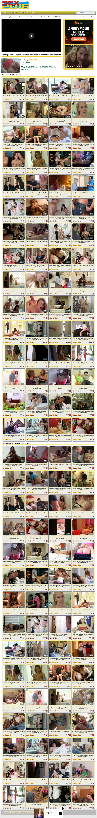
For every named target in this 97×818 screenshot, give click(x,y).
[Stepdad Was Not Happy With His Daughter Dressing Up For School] (13, 175)
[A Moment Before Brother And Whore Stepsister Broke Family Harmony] (60, 616)
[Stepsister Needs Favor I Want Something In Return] (60, 369)
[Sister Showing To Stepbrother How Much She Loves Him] (37, 369)
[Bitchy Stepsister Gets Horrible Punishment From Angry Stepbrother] (60, 568)
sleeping (26, 66)
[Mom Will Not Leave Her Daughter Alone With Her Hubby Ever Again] (83, 713)
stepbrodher (45, 67)
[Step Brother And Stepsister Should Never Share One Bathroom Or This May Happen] (13, 224)
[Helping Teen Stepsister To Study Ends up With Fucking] (60, 272)
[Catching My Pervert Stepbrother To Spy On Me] (13, 689)
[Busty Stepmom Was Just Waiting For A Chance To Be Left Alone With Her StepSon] (60, 786)
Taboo (28, 62)
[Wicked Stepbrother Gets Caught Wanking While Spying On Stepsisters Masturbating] (37, 446)
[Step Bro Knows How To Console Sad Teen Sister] (13, 418)
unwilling (28, 67)
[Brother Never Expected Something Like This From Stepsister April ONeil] (83, 224)
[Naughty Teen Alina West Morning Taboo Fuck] (60, 738)
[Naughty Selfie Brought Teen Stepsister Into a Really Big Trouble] (13, 272)
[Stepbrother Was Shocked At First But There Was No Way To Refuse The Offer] (37, 175)
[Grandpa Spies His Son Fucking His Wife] (37, 345)
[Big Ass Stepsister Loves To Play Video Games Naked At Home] (83, 321)
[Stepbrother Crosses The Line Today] (60, 713)
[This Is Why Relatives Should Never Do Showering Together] (83, 296)
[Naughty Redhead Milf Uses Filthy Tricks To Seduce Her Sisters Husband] (13, 78)
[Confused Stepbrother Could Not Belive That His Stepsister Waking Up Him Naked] (83, 519)
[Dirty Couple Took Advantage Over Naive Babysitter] (83, 248)
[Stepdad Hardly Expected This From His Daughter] (83, 272)
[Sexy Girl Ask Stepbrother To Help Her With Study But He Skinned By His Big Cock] (37, 78)
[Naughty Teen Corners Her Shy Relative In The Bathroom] (13, 296)
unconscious (37, 66)
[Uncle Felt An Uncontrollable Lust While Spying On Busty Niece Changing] (37, 151)
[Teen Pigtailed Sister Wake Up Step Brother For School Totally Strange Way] (83, 568)
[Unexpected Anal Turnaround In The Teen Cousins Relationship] (37, 418)
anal (53, 66)
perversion (53, 67)
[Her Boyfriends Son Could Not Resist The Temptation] (60, 393)
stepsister (45, 66)
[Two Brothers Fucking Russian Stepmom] (37, 199)
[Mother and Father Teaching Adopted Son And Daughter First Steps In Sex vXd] (13, 519)
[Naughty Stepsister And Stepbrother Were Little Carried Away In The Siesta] (83, 418)
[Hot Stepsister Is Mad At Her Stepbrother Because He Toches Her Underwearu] (83, 175)
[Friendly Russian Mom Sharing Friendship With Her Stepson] (37, 126)
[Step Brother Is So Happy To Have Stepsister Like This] (60, 78)
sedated (31, 66)
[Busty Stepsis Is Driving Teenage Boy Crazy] (83, 78)
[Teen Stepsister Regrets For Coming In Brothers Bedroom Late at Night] (13, 248)
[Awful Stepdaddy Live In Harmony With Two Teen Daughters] (13, 199)
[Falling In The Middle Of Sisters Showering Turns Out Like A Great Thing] (60, 199)
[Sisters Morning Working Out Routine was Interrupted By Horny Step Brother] (83, 689)
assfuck (23, 67)
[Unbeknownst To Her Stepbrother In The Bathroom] (13, 345)
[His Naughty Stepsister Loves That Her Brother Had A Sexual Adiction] (83, 738)
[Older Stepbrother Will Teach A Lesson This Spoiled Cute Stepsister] (83, 495)
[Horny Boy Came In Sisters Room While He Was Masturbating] (83, 126)
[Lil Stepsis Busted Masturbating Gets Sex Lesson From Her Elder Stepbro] (83, 446)
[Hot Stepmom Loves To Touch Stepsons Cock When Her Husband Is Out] (13, 592)
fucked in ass (24, 69)
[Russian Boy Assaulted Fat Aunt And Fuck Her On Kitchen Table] (83, 641)
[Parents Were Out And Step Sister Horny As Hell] (60, 321)
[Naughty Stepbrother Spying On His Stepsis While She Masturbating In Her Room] (37, 762)
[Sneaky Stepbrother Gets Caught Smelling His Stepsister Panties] (83, 786)
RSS (33, 12)
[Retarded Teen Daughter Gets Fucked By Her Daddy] (60, 345)
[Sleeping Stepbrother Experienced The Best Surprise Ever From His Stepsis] (13, 616)
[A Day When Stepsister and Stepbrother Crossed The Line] (37, 321)
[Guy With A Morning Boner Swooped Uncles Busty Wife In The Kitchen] (37, 592)
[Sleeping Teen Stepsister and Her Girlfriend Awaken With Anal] (60, 126)
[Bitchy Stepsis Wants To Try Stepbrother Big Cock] (13, 369)
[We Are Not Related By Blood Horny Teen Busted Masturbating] (83, 393)
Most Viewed (24, 12)
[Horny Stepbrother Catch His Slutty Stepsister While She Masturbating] (13, 321)
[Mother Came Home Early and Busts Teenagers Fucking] (37, 471)
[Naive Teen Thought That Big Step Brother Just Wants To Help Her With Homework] (83, 616)
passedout (34, 67)
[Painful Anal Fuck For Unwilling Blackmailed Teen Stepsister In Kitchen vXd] (60, 102)
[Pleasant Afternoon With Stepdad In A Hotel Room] (37, 296)
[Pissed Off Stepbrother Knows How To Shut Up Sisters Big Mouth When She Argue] (83, 199)
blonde (39, 67)
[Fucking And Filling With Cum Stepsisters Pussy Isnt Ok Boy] (60, 641)
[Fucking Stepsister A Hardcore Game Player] (37, 224)
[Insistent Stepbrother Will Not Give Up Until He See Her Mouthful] (83, 102)
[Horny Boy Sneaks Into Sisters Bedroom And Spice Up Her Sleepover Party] (60, 418)
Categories (13, 12)
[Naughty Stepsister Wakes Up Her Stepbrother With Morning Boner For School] (13, 446)
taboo (50, 66)
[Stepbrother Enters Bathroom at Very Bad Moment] (60, 495)
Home (4, 12)
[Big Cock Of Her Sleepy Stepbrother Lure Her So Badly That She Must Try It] (60, 175)
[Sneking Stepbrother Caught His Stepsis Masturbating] (13, 393)
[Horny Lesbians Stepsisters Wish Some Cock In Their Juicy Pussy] (13, 471)
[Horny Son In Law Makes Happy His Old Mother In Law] (83, 471)
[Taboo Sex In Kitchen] (37, 786)
